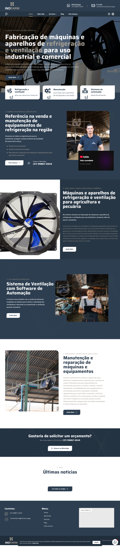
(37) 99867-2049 (77, 7)
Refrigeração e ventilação (22, 91)
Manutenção (59, 89)
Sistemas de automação (97, 91)
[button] (115, 542)
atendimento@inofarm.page (105, 7)
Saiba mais (35, 543)
